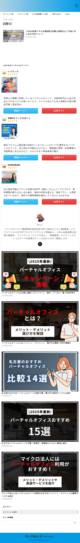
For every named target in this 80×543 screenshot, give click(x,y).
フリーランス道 (8, 14)
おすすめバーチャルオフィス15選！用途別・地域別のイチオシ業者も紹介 (34, 443)
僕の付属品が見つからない (40, 536)
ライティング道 (23, 14)
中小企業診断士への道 (40, 14)
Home (67, 14)
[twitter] (40, 244)
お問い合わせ (56, 14)
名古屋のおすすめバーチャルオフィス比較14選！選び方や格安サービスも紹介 (36, 393)
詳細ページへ (20, 110)
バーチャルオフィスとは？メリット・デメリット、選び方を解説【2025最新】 (37, 343)
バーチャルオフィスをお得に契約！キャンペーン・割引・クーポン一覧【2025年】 (39, 293)
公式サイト (59, 110)
